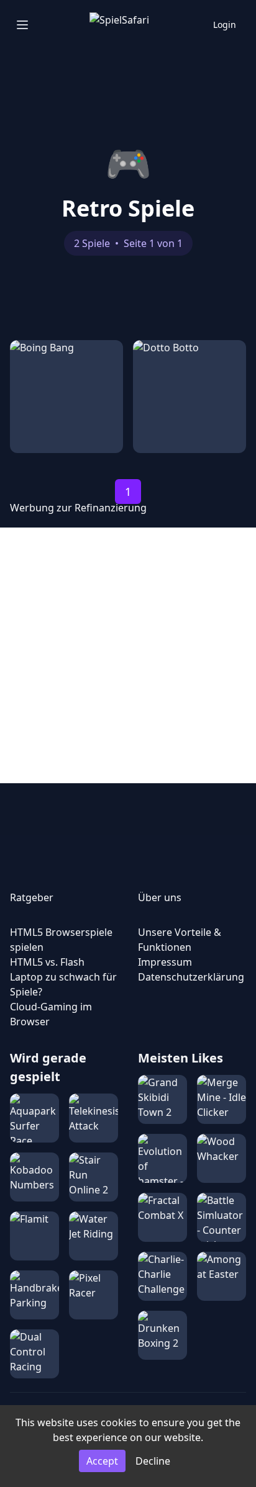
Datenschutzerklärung (191, 977)
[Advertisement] (128, 655)
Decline (152, 1461)
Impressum (165, 962)
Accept (102, 1461)
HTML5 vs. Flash (47, 962)
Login (224, 24)
